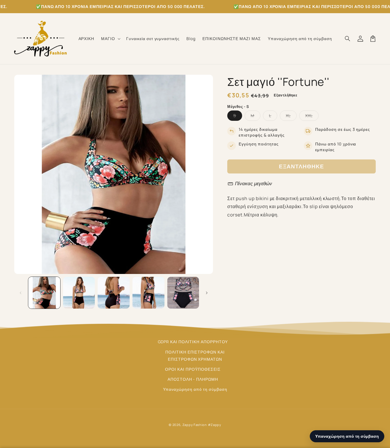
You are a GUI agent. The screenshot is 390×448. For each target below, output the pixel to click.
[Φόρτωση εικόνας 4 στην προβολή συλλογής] (148, 293)
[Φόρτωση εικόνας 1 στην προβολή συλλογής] (44, 293)
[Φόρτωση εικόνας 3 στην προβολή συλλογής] (114, 293)
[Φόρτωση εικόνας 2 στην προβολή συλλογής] (79, 293)
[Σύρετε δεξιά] (206, 293)
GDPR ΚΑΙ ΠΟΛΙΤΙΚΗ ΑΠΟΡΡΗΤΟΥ (193, 341)
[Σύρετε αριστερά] (20, 293)
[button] (110, 39)
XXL (312, 117)
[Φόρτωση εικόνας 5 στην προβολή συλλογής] (183, 293)
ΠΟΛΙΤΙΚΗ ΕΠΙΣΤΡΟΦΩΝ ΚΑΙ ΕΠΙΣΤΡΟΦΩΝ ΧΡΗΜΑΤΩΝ (195, 355)
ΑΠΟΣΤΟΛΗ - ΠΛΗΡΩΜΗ (193, 379)
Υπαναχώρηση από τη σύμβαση (195, 389)
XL (291, 117)
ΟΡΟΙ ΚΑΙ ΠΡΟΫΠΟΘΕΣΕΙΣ (192, 369)
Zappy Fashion (194, 425)
